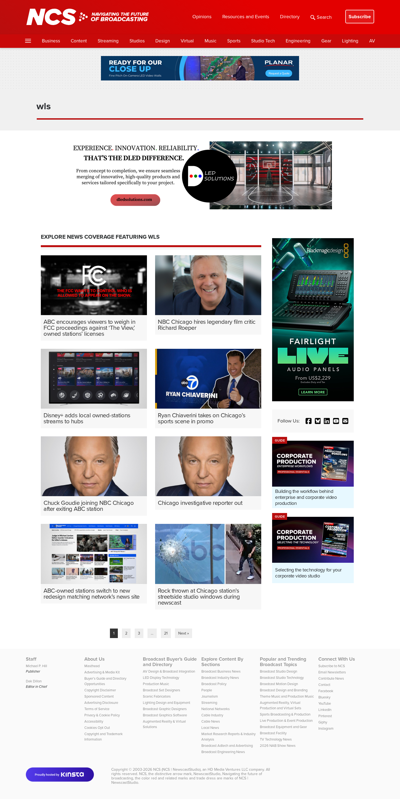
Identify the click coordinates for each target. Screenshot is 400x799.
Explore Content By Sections (222, 661)
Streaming (108, 41)
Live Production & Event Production (286, 720)
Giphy (322, 722)
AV (372, 41)
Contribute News (331, 678)
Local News (210, 727)
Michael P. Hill (36, 666)
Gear (326, 41)
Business (51, 41)
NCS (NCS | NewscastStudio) (177, 769)
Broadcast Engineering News (223, 751)
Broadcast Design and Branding (283, 690)
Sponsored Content (99, 696)
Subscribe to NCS (331, 666)
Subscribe (360, 16)
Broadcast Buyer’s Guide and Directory (170, 661)
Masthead (92, 666)
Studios (137, 41)
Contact (324, 684)
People (206, 690)
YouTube (324, 703)
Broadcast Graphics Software (165, 715)
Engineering (298, 41)
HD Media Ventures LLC (228, 769)
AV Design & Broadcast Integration (169, 671)
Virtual (187, 41)
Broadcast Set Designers (161, 690)
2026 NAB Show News (278, 745)
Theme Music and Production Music (287, 696)
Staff (31, 659)
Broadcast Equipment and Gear (283, 726)
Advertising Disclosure (101, 702)
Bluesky (324, 697)
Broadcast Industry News (220, 677)
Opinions (201, 16)
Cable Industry (212, 715)
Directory (290, 16)
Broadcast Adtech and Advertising (227, 745)
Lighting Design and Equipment (166, 702)
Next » (183, 633)
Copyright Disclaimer (100, 690)
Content (79, 41)
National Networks (215, 708)
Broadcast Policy (213, 683)
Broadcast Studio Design (278, 671)
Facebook (325, 691)
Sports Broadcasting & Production (285, 714)
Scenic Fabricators (157, 696)
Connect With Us (336, 659)
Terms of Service (96, 708)
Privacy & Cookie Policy (102, 715)
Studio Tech (263, 41)
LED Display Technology (161, 677)
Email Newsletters (332, 672)
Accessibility (93, 721)
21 (166, 633)
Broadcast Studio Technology (282, 677)
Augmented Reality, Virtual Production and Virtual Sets (280, 705)
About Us (94, 659)
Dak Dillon (34, 681)
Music (210, 41)
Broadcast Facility (273, 733)
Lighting (350, 41)
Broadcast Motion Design (279, 683)
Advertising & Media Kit (102, 672)
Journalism (209, 696)
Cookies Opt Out (97, 727)
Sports (234, 41)
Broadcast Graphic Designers (165, 708)
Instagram (326, 728)
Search (324, 17)
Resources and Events (245, 16)
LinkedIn (324, 709)
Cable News (210, 721)
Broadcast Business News (221, 671)
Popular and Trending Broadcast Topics (283, 661)
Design (162, 41)
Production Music (156, 683)
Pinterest (325, 716)
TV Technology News (276, 739)
